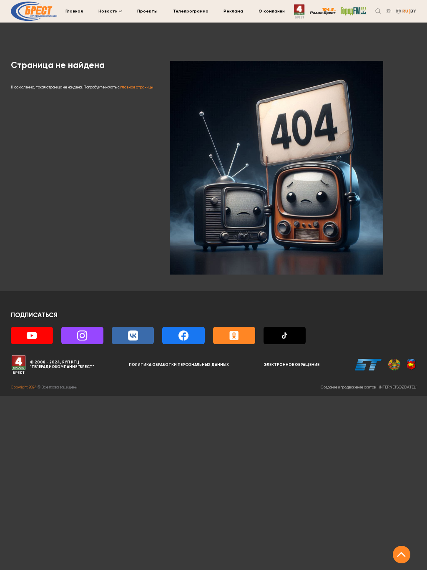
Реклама (233, 11)
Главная (74, 11)
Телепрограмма (190, 11)
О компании (272, 11)
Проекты (147, 11)
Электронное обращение (291, 365)
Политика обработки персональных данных (179, 365)
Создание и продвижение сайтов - (368, 387)
